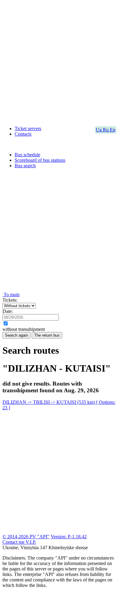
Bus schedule (27, 154)
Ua (99, 129)
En (112, 129)
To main (11, 294)
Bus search (25, 165)
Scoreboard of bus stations (40, 160)
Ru (106, 129)
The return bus (47, 335)
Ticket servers (28, 128)
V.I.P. (31, 542)
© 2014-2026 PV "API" (25, 536)
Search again (16, 335)
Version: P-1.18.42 (69, 536)
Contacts (23, 134)
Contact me (14, 542)
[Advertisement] (59, 61)
